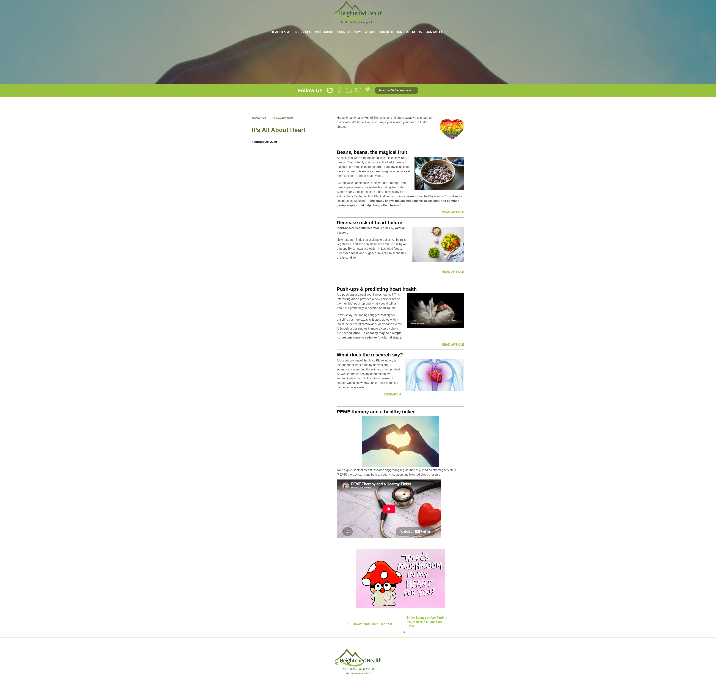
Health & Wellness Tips (291, 32)
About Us (414, 32)
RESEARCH (392, 394)
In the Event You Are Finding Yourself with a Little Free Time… (427, 622)
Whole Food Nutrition (383, 32)
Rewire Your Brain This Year (372, 624)
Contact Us (435, 32)
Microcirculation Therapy (338, 32)
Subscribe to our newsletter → (397, 90)
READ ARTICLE (453, 212)
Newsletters (259, 118)
